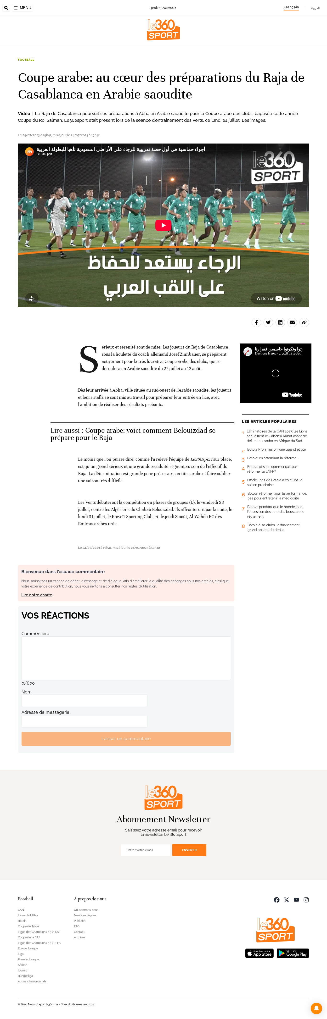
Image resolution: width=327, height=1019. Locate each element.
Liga (21, 954)
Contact (79, 932)
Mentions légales (85, 915)
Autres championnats (32, 981)
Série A (22, 965)
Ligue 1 (22, 970)
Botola (22, 921)
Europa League (28, 948)
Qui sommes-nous (86, 910)
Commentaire (35, 633)
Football (26, 59)
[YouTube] (296, 899)
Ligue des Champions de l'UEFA (39, 943)
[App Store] (259, 953)
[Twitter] (286, 899)
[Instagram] (306, 899)
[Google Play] (292, 953)
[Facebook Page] (277, 899)
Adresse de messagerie (45, 712)
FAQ (76, 926)
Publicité (79, 921)
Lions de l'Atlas (28, 915)
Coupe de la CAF (29, 937)
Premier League (28, 959)
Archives (79, 937)
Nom (27, 691)
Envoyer (189, 850)
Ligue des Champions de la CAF (39, 932)
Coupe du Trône (28, 926)
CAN (21, 910)
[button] (316, 1008)
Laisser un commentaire (126, 738)
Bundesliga (25, 976)
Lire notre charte (36, 595)
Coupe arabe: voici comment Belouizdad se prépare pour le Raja (133, 434)
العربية (315, 8)
